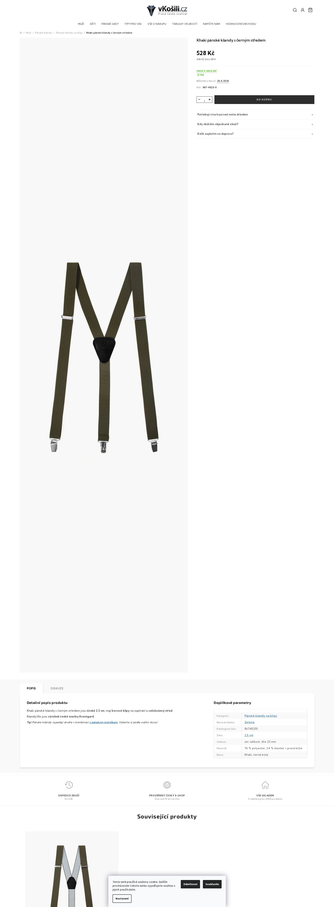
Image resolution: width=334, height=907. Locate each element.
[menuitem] (81, 24)
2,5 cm (249, 735)
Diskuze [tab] (57, 688)
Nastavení (122, 899)
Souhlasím (212, 884)
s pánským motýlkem (103, 722)
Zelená (249, 722)
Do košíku (264, 99)
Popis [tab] (31, 688)
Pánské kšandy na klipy (261, 715)
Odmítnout (190, 884)
